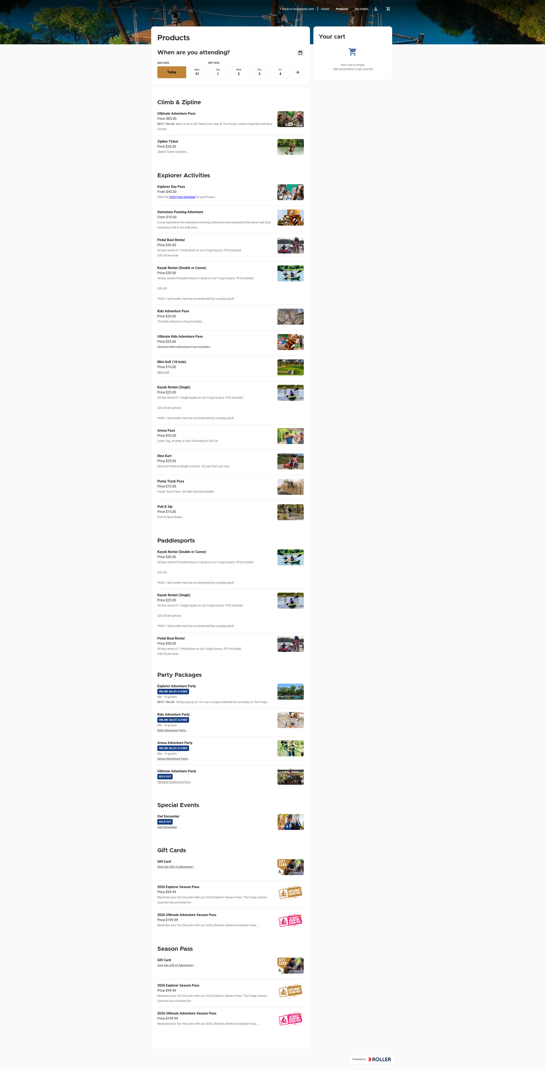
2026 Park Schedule (182, 197)
